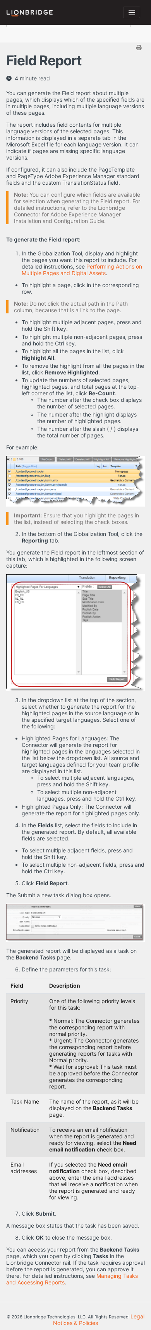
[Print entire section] (76, 47)
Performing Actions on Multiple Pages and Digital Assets (82, 269)
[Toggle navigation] (131, 12)
